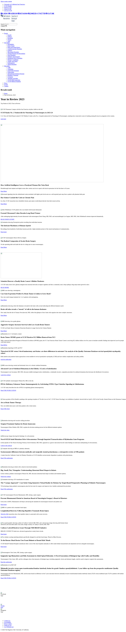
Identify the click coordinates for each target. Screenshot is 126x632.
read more (3, 119)
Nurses (9, 39)
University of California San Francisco (14, 4)
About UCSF (7, 9)
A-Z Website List (8, 627)
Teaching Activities (13, 78)
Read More (4, 191)
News (5, 83)
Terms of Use (7, 625)
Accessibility (7, 622)
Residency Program (13, 75)
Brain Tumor (11, 46)
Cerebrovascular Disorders (15, 49)
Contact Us (7, 620)
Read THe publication (7, 458)
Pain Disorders (12, 55)
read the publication (6, 359)
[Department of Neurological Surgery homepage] (9, 22)
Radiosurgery (11, 63)
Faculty (10, 35)
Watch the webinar (6, 476)
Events (6, 84)
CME (9, 67)
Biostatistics (11, 44)
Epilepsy (10, 50)
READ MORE (5, 287)
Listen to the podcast (6, 445)
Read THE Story (5, 409)
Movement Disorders (13, 52)
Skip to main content (6, 1)
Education (7, 66)
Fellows (10, 36)
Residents (10, 38)
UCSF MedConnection (14, 80)
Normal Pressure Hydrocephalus (16, 53)
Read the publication (6, 562)
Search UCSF (8, 7)
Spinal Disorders (12, 64)
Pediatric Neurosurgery (14, 56)
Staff (9, 41)
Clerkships (10, 69)
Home (5, 93)
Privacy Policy (8, 624)
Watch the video (5, 430)
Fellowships (11, 72)
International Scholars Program (16, 73)
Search (2, 24)
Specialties (7, 42)
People (6, 33)
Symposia (10, 77)
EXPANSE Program (13, 70)
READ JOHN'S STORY (7, 219)
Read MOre (4, 345)
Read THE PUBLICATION (8, 390)
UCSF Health (8, 6)
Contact (6, 86)
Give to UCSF (8, 10)
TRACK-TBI (4, 514)
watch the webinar (6, 375)
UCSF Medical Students (14, 81)
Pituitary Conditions (13, 60)
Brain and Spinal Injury (14, 47)
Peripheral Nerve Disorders (15, 58)
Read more (4, 232)
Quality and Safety (13, 61)
